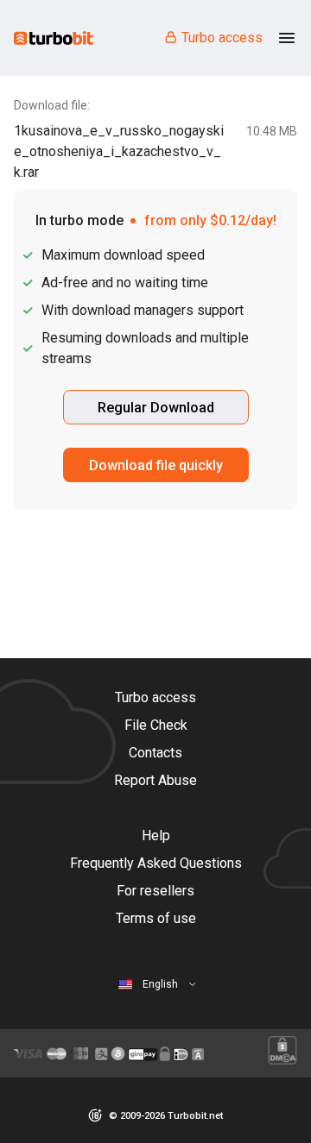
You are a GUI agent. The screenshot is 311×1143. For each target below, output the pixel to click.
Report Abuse (155, 780)
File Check (155, 725)
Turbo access (222, 37)
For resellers (155, 890)
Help (156, 835)
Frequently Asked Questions (156, 863)
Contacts (155, 752)
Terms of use (156, 918)
